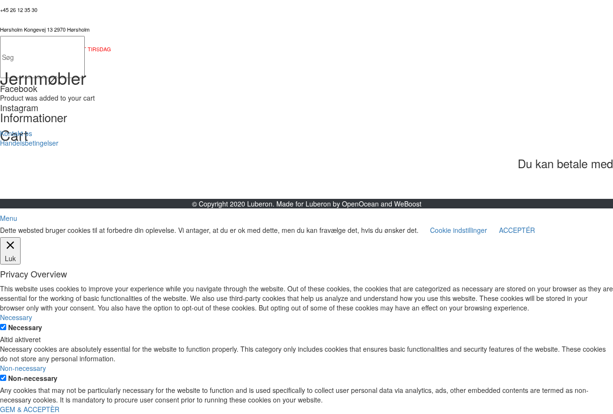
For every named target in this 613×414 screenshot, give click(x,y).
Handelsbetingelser (29, 143)
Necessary (25, 327)
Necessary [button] (16, 317)
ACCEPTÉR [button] (517, 230)
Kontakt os (16, 133)
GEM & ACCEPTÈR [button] (29, 409)
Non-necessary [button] (23, 368)
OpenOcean (360, 203)
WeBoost (407, 203)
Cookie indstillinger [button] (458, 230)
